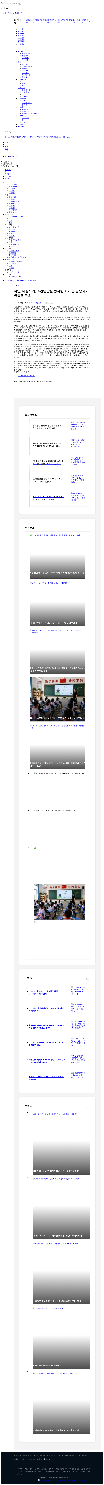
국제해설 (25, 60)
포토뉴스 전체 (14, 272)
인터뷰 (24, 105)
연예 (23, 120)
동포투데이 (9, 13)
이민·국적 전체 (14, 227)
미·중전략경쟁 (27, 66)
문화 (6, 151)
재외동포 (25, 94)
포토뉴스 (21, 124)
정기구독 (21, 42)
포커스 (20, 51)
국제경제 (25, 73)
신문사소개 (9, 280)
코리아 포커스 (23, 79)
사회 (6, 149)
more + (87, 978)
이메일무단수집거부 (20, 1459)
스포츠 (24, 122)
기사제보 (21, 38)
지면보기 (8, 178)
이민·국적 (21, 88)
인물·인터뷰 (22, 98)
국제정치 (25, 71)
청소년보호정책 (82, 1455)
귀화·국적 (25, 92)
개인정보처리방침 (70, 1455)
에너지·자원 (26, 75)
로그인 (20, 29)
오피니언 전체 (14, 251)
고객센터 (21, 44)
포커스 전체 (13, 184)
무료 (22, 13)
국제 (19, 62)
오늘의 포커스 (27, 53)
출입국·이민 (26, 90)
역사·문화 (25, 118)
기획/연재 (25, 109)
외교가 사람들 (27, 103)
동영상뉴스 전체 (15, 276)
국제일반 (25, 64)
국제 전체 (12, 197)
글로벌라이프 (23, 116)
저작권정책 (31, 1459)
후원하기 (21, 33)
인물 (23, 101)
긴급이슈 (25, 58)
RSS (50, 1459)
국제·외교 (25, 77)
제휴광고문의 (24, 280)
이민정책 (25, 96)
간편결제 (21, 40)
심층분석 (25, 56)
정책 (23, 86)
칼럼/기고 (25, 111)
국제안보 (25, 68)
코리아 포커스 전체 (16, 216)
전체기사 (21, 35)
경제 (23, 83)
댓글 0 (38, 303)
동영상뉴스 (22, 126)
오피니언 (21, 107)
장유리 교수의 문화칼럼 (30, 113)
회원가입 (21, 31)
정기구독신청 (51, 1455)
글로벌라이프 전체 (15, 261)
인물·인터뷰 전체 (15, 240)
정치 (23, 81)
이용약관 (60, 1455)
